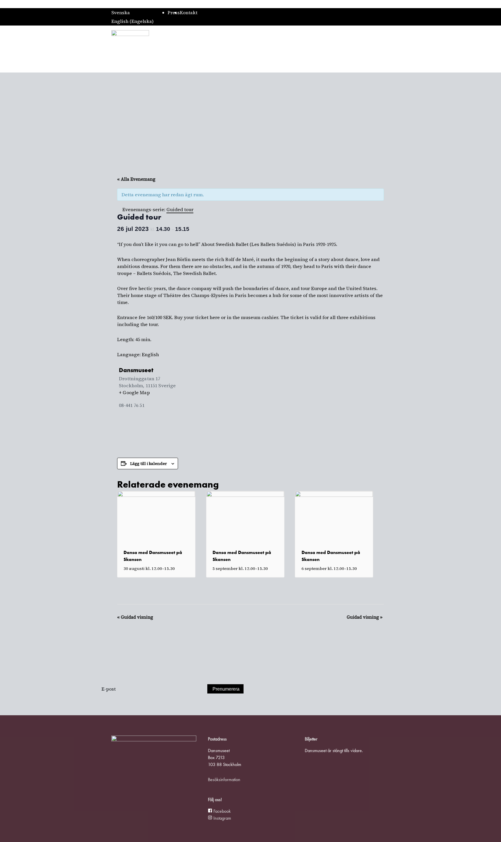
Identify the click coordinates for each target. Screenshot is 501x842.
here (215, 317)
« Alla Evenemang (136, 179)
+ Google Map (134, 392)
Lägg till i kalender (148, 463)
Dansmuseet (136, 370)
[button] (387, 49)
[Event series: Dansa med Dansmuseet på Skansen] (178, 568)
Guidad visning (135, 617)
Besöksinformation (224, 779)
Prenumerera (226, 689)
